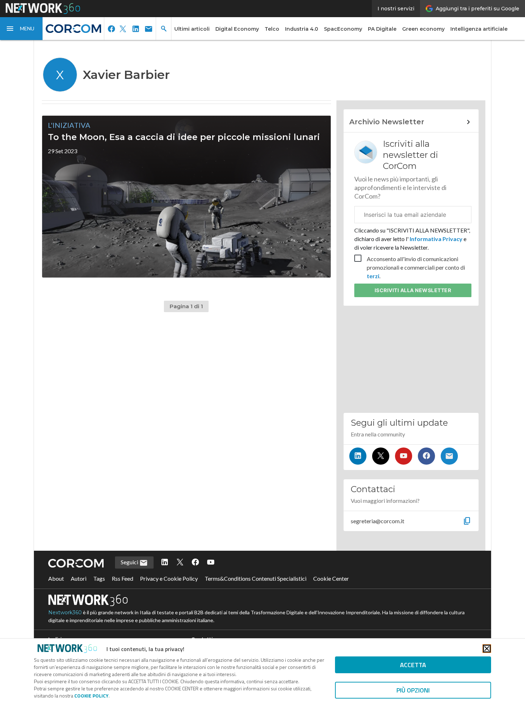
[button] (21, 28)
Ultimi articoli (192, 29)
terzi (373, 275)
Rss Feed (122, 578)
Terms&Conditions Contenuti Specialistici (255, 578)
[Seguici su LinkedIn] (357, 456)
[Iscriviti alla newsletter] (449, 456)
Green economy (423, 29)
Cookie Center (331, 578)
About (56, 578)
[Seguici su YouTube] (403, 456)
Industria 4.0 (301, 29)
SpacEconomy (343, 29)
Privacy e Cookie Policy (169, 578)
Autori (78, 578)
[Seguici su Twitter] (380, 456)
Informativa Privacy (436, 238)
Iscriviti (413, 290)
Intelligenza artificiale (479, 29)
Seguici (130, 562)
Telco (272, 29)
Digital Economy (237, 29)
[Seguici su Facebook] (426, 456)
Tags (99, 578)
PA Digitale (382, 29)
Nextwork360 (65, 612)
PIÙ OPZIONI (413, 690)
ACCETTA (413, 665)
